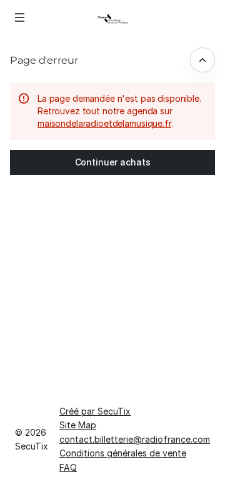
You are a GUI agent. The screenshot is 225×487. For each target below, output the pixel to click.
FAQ (68, 467)
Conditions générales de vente (122, 453)
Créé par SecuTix (95, 411)
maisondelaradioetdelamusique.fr (104, 123)
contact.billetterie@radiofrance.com (134, 439)
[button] (20, 17)
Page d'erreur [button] (44, 60)
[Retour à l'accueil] (112, 19)
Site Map (77, 425)
